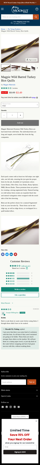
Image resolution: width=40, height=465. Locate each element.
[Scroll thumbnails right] (37, 68)
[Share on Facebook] (2, 254)
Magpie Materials (9, 85)
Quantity (4, 110)
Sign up (31, 382)
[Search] (36, 16)
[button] (6, 88)
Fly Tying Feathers (14, 29)
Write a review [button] (20, 289)
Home (3, 29)
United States (19, 417)
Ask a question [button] (20, 295)
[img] (6, 309)
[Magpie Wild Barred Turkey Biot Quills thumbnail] (6, 67)
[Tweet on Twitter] (7, 254)
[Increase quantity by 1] (20, 115)
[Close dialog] (36, 421)
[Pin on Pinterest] (15, 254)
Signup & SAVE (20, 452)
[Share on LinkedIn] (11, 254)
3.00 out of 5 (25, 266)
